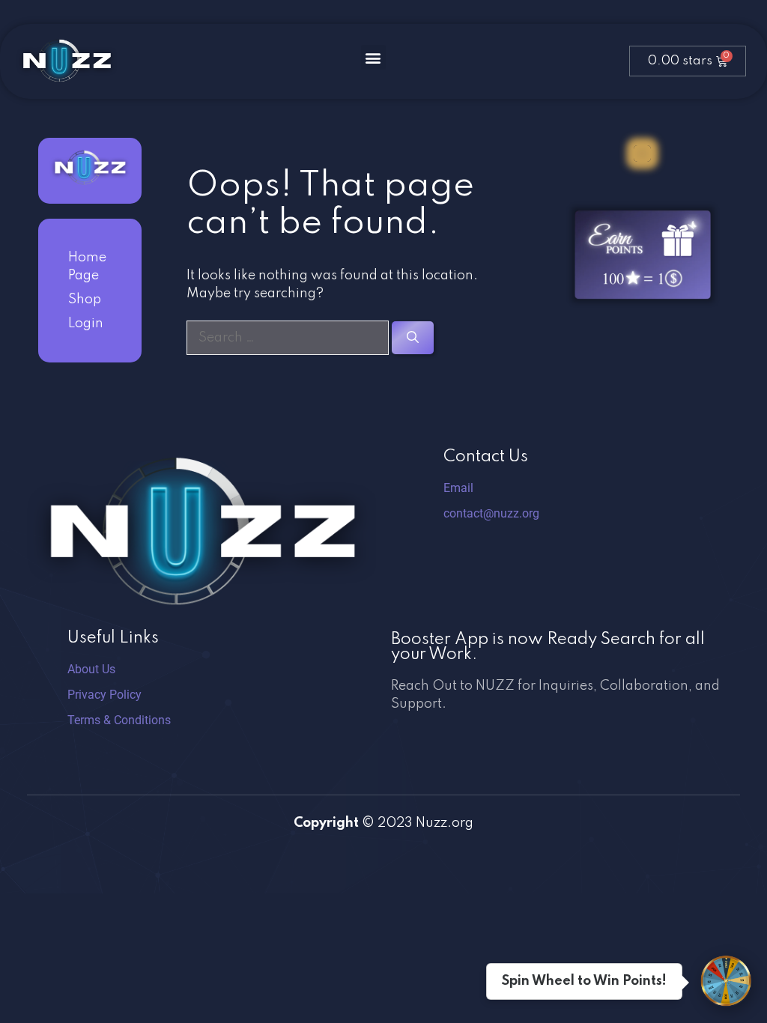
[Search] (413, 337)
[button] (373, 57)
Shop (84, 299)
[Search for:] (289, 337)
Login (85, 323)
